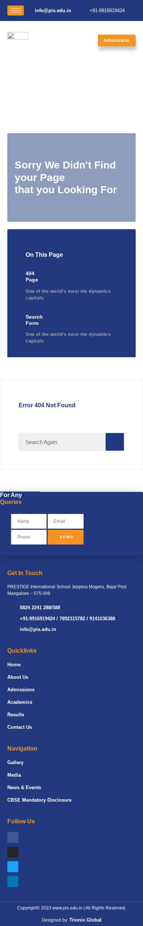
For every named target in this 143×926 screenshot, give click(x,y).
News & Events (24, 787)
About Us (17, 677)
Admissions (20, 689)
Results (15, 714)
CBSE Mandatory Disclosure (39, 800)
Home (14, 664)
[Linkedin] (12, 881)
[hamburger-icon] (15, 10)
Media (14, 775)
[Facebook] (12, 837)
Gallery (15, 762)
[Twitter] (12, 866)
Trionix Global (85, 920)
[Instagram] (12, 852)
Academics (19, 702)
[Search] (115, 442)
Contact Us (19, 727)
